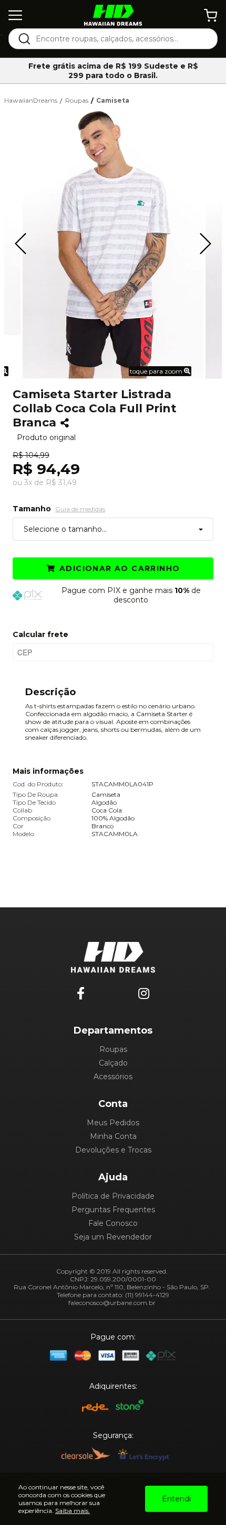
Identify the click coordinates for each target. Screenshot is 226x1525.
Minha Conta (113, 1136)
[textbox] (120, 38)
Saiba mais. (72, 1511)
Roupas (113, 1049)
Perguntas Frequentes (113, 1209)
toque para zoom (157, 371)
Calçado (113, 1063)
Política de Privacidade (113, 1196)
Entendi (176, 1499)
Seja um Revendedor (113, 1237)
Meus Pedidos (113, 1122)
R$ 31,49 (61, 482)
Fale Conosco (113, 1223)
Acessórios (113, 1076)
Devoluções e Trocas (113, 1150)
